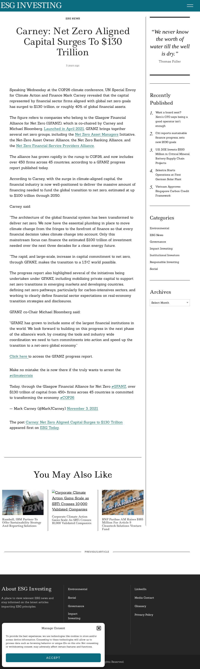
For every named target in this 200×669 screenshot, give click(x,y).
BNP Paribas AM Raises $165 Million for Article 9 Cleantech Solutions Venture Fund (122, 524)
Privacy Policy (144, 614)
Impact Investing (161, 248)
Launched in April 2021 (64, 128)
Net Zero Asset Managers (96, 134)
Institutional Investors (164, 255)
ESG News (73, 18)
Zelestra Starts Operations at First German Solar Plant (168, 174)
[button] (99, 628)
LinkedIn (140, 589)
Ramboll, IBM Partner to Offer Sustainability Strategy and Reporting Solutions (21, 522)
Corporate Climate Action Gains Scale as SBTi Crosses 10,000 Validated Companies (71, 520)
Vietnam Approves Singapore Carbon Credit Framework (172, 191)
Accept (53, 657)
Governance (158, 241)
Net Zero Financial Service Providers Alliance (55, 145)
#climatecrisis (21, 375)
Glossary (140, 606)
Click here (19, 356)
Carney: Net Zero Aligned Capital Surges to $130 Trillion (74, 422)
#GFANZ (119, 386)
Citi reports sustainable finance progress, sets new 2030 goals (171, 137)
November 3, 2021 (82, 408)
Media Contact (144, 597)
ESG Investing (30, 5)
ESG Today (49, 427)
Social (154, 269)
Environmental (159, 228)
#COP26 (67, 397)
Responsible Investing (164, 262)
